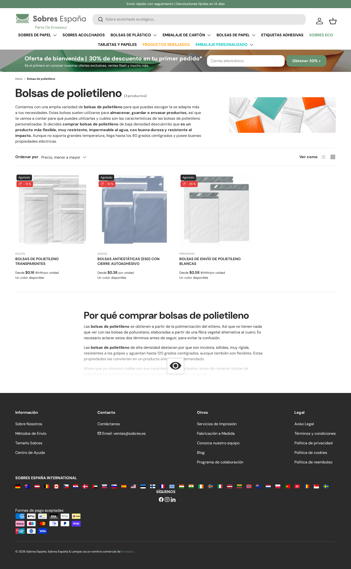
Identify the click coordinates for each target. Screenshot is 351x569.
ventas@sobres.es (129, 433)
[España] (123, 485)
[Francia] (162, 485)
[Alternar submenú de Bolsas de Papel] (253, 35)
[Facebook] (161, 499)
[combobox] (199, 19)
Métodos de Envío (30, 433)
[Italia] (220, 485)
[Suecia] (326, 485)
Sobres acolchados (84, 35)
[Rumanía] (306, 485)
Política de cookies (310, 452)
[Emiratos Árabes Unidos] (94, 485)
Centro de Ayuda (30, 452)
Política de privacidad (313, 443)
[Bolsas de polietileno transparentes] (52, 210)
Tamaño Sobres (28, 443)
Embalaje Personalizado (222, 44)
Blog (201, 452)
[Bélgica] (46, 485)
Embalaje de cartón (184, 35)
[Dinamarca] (85, 485)
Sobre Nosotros (28, 423)
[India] (191, 485)
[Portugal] (287, 485)
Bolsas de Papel (233, 35)
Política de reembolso (313, 462)
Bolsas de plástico (131, 35)
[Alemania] (17, 485)
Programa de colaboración (220, 462)
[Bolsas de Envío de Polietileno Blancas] (216, 210)
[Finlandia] (152, 485)
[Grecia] (171, 485)
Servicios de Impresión (217, 423)
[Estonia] (142, 485)
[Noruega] (248, 485)
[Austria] (37, 485)
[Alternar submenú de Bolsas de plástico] (155, 35)
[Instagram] (167, 499)
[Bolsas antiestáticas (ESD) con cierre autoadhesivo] (134, 210)
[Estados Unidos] (133, 485)
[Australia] (27, 485)
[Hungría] (181, 485)
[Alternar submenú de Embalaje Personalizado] (251, 45)
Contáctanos (108, 423)
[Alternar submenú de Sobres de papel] (55, 35)
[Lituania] (239, 485)
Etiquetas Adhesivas (282, 35)
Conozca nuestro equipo (218, 443)
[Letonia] (229, 485)
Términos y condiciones (315, 433)
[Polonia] (277, 485)
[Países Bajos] (268, 485)
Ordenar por (26, 156)
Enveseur (127, 551)
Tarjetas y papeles (117, 44)
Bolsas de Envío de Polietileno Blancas (210, 261)
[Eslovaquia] (104, 485)
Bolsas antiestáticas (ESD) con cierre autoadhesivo (128, 261)
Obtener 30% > (306, 60)
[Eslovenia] (114, 485)
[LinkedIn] (173, 499)
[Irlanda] (200, 485)
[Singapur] (316, 485)
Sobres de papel (34, 35)
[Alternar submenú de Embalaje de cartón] (209, 35)
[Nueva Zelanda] (258, 485)
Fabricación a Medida (216, 433)
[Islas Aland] (210, 485)
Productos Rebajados (166, 44)
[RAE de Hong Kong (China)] (297, 485)
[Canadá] (56, 485)
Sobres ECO (321, 35)
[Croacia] (75, 485)
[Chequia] (66, 485)
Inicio (18, 79)
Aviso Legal (304, 423)
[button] (333, 21)
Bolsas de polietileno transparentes (37, 261)
